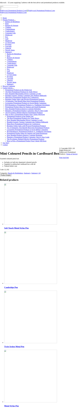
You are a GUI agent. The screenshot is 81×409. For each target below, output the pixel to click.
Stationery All (35, 173)
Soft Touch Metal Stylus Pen (16, 228)
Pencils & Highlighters (15, 173)
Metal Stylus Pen (11, 406)
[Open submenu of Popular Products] (15, 20)
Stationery (27, 173)
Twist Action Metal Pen (14, 346)
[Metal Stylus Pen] (30, 402)
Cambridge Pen (11, 287)
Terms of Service (72, 154)
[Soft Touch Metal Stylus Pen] (30, 224)
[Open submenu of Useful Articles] (13, 88)
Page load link (64, 157)
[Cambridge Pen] (30, 283)
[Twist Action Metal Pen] (30, 342)
